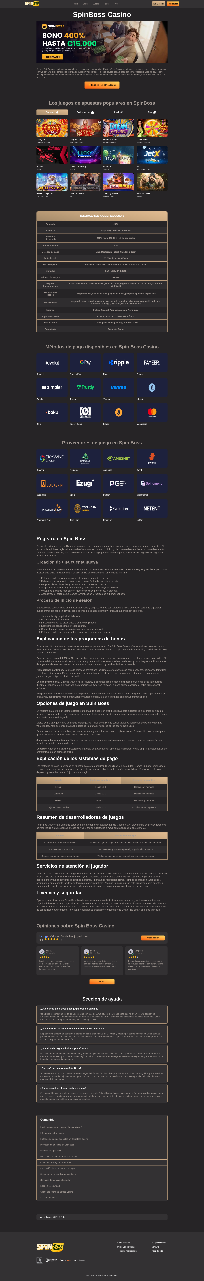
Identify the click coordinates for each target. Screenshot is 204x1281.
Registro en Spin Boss (50, 1151)
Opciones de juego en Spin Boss (55, 1162)
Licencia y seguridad (50, 1186)
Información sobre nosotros (53, 1133)
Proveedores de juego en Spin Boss (57, 1145)
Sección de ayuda (48, 1197)
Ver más (101, 982)
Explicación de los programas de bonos (58, 1156)
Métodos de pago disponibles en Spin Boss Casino (64, 1139)
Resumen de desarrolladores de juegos (58, 1174)
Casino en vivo (83, 112)
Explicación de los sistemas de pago (57, 1168)
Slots (150, 112)
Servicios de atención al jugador (55, 1180)
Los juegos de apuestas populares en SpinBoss (62, 1127)
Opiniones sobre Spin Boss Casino (56, 1192)
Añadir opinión (153, 938)
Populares (50, 112)
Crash (116, 112)
